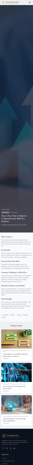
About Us (4, 458)
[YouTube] (10, 448)
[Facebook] (3, 448)
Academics (5, 463)
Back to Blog (6, 209)
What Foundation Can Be (8, 461)
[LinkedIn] (14, 448)
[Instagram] (7, 448)
